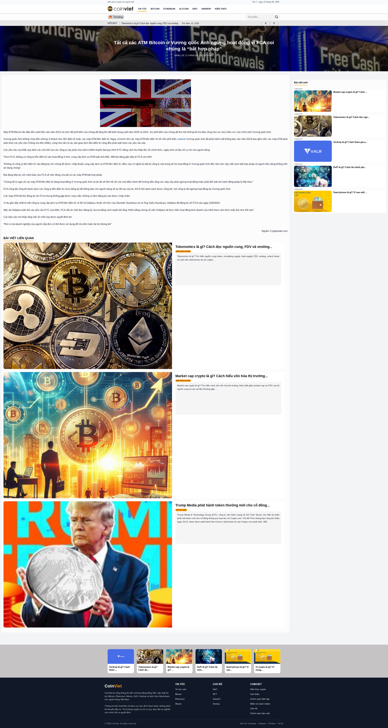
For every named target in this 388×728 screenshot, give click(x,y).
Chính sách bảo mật (260, 713)
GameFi (217, 699)
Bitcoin (155, 9)
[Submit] (276, 17)
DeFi (194, 9)
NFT (215, 694)
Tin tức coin (180, 689)
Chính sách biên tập (259, 699)
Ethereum (169, 9)
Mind (210, 55)
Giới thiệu (254, 694)
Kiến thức (221, 9)
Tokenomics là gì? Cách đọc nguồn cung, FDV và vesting (149, 23)
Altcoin (184, 9)
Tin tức (142, 9)
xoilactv (182, 139)
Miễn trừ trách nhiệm (260, 704)
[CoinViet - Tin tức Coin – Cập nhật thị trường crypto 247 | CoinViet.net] (120, 8)
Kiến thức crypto (258, 689)
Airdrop (206, 9)
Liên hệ (253, 708)
